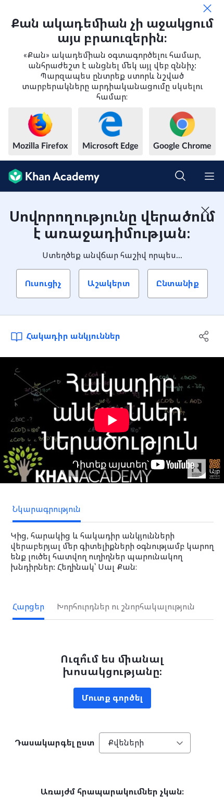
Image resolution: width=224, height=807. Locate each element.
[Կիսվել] (204, 336)
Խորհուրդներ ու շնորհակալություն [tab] (126, 607)
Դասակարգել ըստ (55, 743)
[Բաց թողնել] (207, 8)
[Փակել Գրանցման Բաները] (205, 210)
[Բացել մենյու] (209, 176)
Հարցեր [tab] (28, 607)
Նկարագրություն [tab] (47, 509)
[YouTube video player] (112, 420)
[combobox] (145, 742)
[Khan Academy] (49, 176)
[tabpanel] (112, 547)
